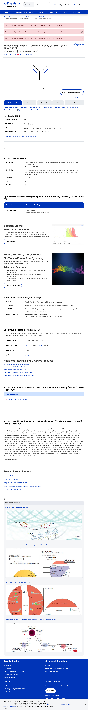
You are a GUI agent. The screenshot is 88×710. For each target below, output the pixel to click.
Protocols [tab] (44, 103)
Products (7, 12)
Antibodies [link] (7, 665)
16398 (39, 345)
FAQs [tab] (58, 103)
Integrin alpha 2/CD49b (22, 16)
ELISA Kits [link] (7, 668)
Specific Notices (23, 110)
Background (74, 107)
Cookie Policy (12, 706)
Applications (24, 107)
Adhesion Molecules (10, 476)
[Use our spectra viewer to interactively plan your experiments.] (68, 234)
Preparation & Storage (61, 107)
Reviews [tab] (29, 103)
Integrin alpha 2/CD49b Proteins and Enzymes (19, 375)
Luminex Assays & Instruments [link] (14, 671)
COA (7, 405)
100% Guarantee (78, 98)
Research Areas (36, 110)
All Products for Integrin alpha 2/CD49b (17, 364)
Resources (53, 12)
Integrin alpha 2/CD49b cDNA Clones (16, 367)
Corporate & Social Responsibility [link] (56, 668)
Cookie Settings (65, 704)
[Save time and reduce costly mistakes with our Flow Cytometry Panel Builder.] (68, 269)
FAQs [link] (5, 686)
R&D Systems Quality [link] (52, 671)
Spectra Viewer (35, 107)
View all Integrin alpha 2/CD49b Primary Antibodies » (21, 136)
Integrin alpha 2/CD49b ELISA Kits (15, 369)
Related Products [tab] (74, 103)
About (65, 12)
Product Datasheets (12, 394)
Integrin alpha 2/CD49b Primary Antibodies (18, 372)
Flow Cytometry (47, 107)
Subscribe (50, 691)
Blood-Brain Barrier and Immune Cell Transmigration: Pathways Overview (28, 545)
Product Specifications (11, 107)
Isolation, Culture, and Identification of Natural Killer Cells (22, 486)
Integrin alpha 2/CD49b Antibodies (41, 16)
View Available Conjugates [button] (71, 92)
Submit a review (11, 54)
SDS (7, 409)
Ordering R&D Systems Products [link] (14, 689)
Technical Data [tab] (13, 103)
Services (41, 12)
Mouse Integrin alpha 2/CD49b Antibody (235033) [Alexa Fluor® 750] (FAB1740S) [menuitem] (29, 18)
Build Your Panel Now (13, 285)
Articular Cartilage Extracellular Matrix (17, 507)
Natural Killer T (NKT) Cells (12, 489)
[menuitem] (5, 17)
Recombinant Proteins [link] (11, 674)
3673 (26, 345)
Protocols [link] (7, 692)
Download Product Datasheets (18, 399)
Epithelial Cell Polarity (11, 479)
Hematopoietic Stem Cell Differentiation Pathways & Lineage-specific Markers (30, 620)
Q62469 (27, 355)
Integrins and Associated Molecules (15, 483)
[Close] (82, 25)
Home (5, 16)
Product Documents (25, 54)
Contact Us (76, 12)
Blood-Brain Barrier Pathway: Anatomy (17, 582)
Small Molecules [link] (9, 677)
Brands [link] (47, 665)
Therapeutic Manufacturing (24, 12)
